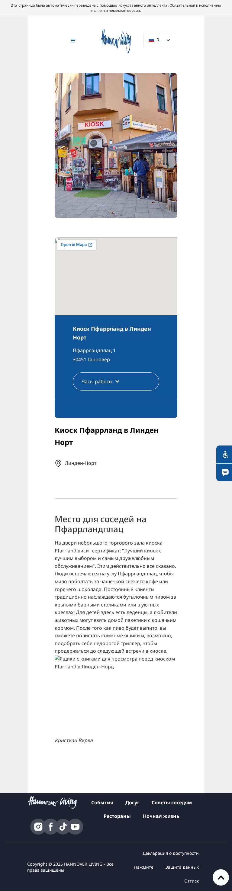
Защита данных (182, 867)
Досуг (132, 802)
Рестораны (117, 816)
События (102, 802)
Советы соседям (172, 802)
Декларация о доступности (171, 853)
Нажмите (143, 867)
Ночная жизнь (161, 816)
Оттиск (191, 881)
